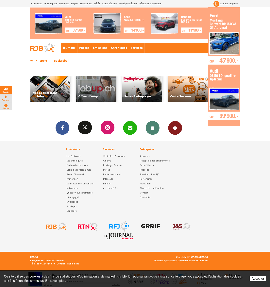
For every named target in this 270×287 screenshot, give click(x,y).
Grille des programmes (78, 169)
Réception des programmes (155, 160)
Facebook (62, 128)
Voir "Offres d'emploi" (96, 89)
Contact (144, 192)
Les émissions (73, 156)
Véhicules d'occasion (150, 3)
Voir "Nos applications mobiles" (50, 89)
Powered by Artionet (165, 260)
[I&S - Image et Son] (181, 226)
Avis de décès (110, 188)
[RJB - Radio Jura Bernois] (56, 226)
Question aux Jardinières (79, 192)
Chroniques (119, 48)
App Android (175, 128)
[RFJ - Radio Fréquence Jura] (118, 226)
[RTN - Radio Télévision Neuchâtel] (87, 226)
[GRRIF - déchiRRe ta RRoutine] (150, 226)
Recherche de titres (77, 165)
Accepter (258, 278)
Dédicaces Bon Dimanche (79, 183)
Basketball (61, 60)
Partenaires (146, 178)
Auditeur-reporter (229, 3)
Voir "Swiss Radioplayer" (142, 89)
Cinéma (107, 160)
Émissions (100, 48)
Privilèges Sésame (128, 3)
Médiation (145, 183)
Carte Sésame (109, 3)
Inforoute (64, 3)
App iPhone (153, 128)
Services (137, 48)
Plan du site (73, 263)
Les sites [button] (37, 3)
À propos (144, 156)
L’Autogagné (72, 197)
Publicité (144, 169)
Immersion (72, 178)
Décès (97, 3)
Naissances (86, 3)
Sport (43, 60)
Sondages (71, 206)
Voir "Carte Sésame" (188, 89)
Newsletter (145, 197)
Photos (84, 48)
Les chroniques (74, 160)
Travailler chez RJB (149, 174)
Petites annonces (112, 174)
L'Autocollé (72, 201)
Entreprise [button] (51, 3)
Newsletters (130, 128)
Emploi (74, 3)
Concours (71, 211)
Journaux (69, 48)
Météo (106, 169)
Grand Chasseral (75, 174)
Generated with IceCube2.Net (193, 260)
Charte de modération (152, 188)
